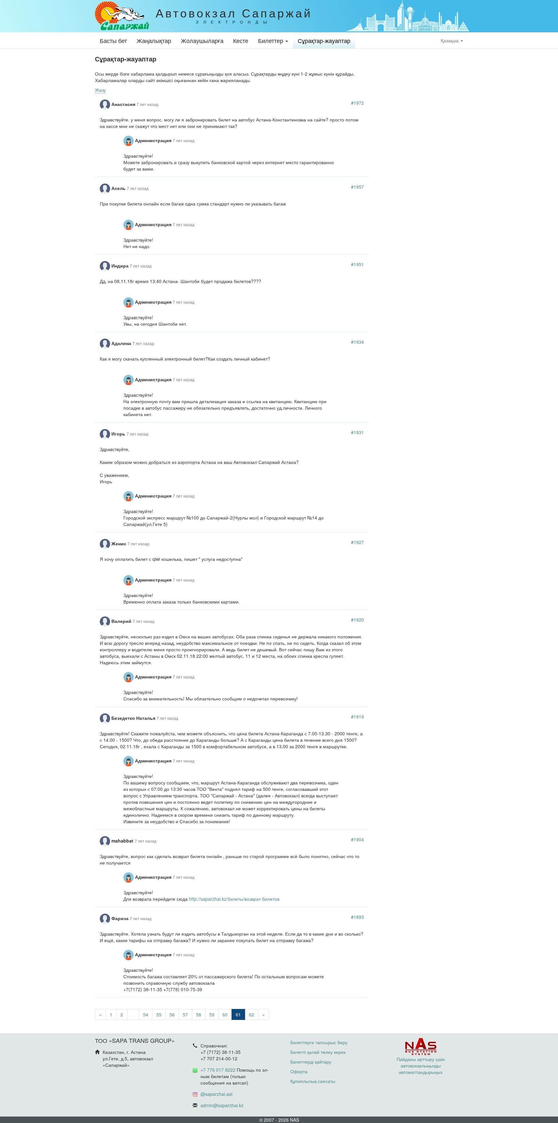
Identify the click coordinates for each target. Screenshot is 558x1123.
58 (198, 1014)
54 (145, 1014)
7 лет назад (147, 104)
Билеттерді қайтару (310, 1061)
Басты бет (113, 40)
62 (251, 1014)
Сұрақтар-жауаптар (324, 40)
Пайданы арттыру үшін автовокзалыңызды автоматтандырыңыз (421, 1065)
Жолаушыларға (202, 40)
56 (172, 1014)
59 (211, 1014)
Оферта (298, 1071)
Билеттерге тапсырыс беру (318, 1042)
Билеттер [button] (271, 40)
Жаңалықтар (154, 40)
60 (225, 1014)
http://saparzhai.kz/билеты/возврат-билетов (234, 899)
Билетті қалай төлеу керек (318, 1052)
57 (185, 1014)
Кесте (240, 40)
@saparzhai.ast (216, 1094)
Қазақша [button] (450, 40)
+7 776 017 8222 (218, 1069)
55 (158, 1014)
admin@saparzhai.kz (222, 1105)
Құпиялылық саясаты (312, 1081)
